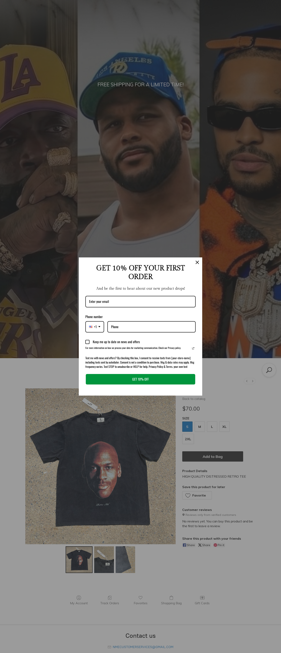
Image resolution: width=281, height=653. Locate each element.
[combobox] (94, 326)
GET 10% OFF (140, 379)
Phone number (94, 316)
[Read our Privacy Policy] (193, 348)
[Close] (197, 262)
